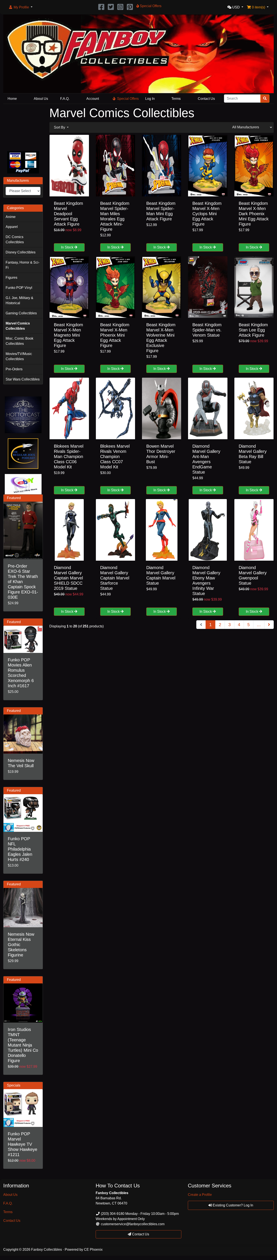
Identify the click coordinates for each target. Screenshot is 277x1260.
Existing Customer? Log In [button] (232, 1205)
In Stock (67, 247)
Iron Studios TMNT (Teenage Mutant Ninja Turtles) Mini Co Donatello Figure (23, 1045)
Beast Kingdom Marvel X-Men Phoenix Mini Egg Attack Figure (114, 335)
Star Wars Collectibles (23, 379)
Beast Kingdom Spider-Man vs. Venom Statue (207, 329)
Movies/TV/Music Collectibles (19, 356)
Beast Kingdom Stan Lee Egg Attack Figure (253, 329)
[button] (20, 7)
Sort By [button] (60, 127)
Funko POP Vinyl (19, 288)
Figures (11, 277)
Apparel (12, 227)
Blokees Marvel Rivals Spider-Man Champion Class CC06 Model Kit (68, 456)
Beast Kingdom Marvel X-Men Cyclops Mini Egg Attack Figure (207, 213)
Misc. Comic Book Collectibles (19, 341)
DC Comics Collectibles (15, 239)
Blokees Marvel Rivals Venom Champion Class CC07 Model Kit (115, 456)
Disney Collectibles (20, 252)
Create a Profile (200, 1194)
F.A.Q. (64, 98)
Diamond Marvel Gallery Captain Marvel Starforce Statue (114, 578)
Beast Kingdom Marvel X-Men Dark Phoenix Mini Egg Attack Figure (254, 213)
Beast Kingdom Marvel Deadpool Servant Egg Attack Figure (68, 213)
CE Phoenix (93, 1249)
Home (12, 98)
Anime (11, 217)
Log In (150, 98)
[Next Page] (269, 624)
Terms (176, 98)
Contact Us (206, 98)
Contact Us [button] (140, 1234)
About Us (41, 98)
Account (92, 98)
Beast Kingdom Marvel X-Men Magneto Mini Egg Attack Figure (68, 335)
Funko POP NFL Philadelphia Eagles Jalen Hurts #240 (20, 849)
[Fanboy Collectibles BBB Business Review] (23, 127)
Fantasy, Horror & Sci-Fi (22, 265)
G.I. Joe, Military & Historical (19, 300)
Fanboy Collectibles (46, 1249)
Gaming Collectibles (21, 313)
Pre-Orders (14, 369)
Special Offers (128, 98)
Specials (13, 1085)
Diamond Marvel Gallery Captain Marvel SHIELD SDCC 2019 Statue (68, 578)
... (259, 624)
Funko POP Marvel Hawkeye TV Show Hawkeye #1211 (22, 1144)
